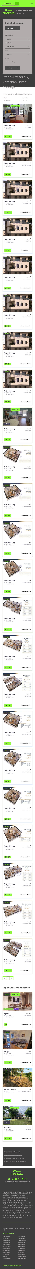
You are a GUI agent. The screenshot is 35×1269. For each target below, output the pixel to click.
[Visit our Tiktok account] (26, 1179)
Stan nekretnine (6, 1248)
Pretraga (9, 68)
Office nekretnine (6, 1242)
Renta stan (5, 1256)
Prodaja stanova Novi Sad (12, 1152)
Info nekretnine (21, 1238)
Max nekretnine (21, 1250)
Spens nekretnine (6, 1246)
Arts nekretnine (6, 1254)
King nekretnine (6, 1252)
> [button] (11, 978)
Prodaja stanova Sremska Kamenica (15, 1161)
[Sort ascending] (23, 100)
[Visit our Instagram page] (13, 1179)
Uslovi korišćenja (24, 1181)
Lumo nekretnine (21, 1258)
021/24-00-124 (20, 13)
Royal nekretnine (6, 1240)
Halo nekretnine (21, 1242)
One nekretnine (21, 1254)
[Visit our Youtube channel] (16, 1179)
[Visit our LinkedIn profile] (22, 1179)
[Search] (17, 4)
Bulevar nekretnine (22, 1240)
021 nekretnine (6, 1238)
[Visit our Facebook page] (9, 1179)
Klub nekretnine (6, 1244)
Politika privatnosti (11, 1181)
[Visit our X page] (19, 1179)
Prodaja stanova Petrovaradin (13, 1155)
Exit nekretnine (21, 1248)
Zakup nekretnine (22, 1256)
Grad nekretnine (6, 1236)
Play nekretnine (6, 1250)
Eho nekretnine (21, 1244)
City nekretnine (21, 1236)
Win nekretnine (21, 1246)
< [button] (4, 978)
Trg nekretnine (21, 1252)
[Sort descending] (26, 100)
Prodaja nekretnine (7, 1258)
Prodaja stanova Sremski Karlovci (14, 1158)
